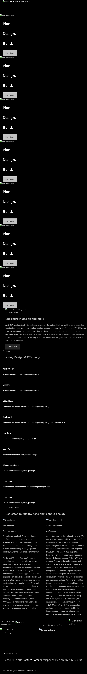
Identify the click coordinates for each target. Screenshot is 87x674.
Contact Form (30, 659)
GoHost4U (31, 670)
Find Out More (9, 53)
